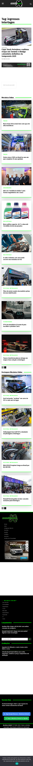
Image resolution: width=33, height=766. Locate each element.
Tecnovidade (7, 321)
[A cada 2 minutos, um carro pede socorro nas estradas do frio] (16, 243)
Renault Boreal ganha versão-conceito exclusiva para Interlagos (15, 500)
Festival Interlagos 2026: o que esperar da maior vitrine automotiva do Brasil (15, 704)
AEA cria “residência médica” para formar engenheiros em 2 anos (14, 191)
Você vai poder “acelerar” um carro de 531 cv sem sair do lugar (15, 399)
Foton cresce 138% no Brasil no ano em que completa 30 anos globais (16, 158)
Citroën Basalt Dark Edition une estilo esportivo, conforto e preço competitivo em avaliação (15, 653)
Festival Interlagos (10, 288)
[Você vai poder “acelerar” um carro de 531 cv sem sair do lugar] (16, 384)
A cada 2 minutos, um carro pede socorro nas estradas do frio (13, 258)
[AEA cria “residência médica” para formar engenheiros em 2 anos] (16, 176)
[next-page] (5, 367)
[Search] (29, 639)
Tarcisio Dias (6, 700)
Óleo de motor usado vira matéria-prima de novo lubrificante (16, 292)
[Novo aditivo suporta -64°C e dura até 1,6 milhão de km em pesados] (16, 210)
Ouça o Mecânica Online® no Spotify (17, 718)
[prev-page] (3, 367)
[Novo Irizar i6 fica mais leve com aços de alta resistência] (16, 109)
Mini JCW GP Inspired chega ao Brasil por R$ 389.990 (16, 466)
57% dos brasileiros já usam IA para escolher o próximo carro (14, 325)
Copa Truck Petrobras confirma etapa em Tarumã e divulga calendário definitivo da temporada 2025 (15, 52)
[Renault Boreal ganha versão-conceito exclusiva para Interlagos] (16, 484)
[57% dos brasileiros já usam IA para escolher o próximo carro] (16, 310)
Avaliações (6, 643)
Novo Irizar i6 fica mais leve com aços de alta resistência (16, 124)
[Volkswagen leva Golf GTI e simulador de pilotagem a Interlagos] (16, 417)
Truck (5, 121)
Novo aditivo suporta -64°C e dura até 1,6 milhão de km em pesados (15, 225)
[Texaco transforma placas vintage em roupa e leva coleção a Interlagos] (16, 344)
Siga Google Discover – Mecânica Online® (17, 714)
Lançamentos (7, 623)
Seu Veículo (7, 221)
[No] (31, 761)
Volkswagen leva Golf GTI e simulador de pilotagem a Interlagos (15, 433)
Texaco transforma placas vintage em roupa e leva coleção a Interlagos (15, 359)
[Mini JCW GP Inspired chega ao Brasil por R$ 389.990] (16, 451)
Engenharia (7, 187)
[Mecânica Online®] (16, 3)
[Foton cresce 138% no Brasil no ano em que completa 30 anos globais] (16, 143)
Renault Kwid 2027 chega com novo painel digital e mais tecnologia (14, 632)
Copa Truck (4, 47)
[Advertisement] (16, 578)
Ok (17, 763)
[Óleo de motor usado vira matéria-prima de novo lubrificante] (16, 277)
